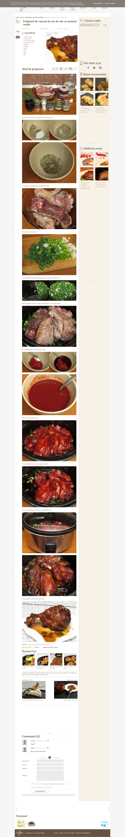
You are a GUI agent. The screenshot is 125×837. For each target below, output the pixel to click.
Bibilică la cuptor (85, 188)
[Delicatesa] (20, 833)
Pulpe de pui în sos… (101, 186)
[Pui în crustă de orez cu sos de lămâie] (87, 99)
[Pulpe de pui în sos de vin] (102, 99)
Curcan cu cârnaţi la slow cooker (41, 667)
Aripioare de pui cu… (101, 112)
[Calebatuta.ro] (104, 828)
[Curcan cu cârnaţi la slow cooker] (42, 659)
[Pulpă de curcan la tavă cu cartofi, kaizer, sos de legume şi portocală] (56, 659)
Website (24, 768)
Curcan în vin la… (100, 108)
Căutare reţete (92, 20)
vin (37, 644)
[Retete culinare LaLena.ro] (21, 828)
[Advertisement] (49, 719)
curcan (33, 644)
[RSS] (100, 67)
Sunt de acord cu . (49, 784)
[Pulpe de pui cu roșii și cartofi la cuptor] (87, 159)
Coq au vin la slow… (86, 110)
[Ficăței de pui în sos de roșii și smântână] (102, 84)
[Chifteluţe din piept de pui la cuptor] (87, 84)
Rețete (22, 17)
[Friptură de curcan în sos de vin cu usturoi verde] (61, 47)
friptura (29, 644)
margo (33, 741)
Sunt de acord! (110, 3)
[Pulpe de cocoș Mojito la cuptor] (87, 174)
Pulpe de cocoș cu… (101, 184)
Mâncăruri (28, 17)
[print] (70, 69)
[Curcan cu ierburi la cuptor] (70, 659)
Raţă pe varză (84, 112)
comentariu (55, 673)
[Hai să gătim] (31, 828)
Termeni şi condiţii (69, 833)
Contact (61, 833)
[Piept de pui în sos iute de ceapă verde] (102, 159)
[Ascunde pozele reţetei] (61, 69)
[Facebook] (88, 67)
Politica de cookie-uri (77, 4)
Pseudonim (25, 761)
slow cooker (46, 644)
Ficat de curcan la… (101, 182)
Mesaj (24, 776)
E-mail (24, 764)
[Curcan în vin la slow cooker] (28, 659)
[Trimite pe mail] (18, 37)
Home (17, 17)
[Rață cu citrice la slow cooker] (102, 174)
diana (33, 748)
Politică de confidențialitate (83, 833)
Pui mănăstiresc (85, 108)
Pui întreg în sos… (86, 186)
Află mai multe (98, 3)
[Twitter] (94, 68)
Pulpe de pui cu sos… (101, 110)
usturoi (40, 644)
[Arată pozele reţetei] (57, 69)
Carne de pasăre (38, 17)
